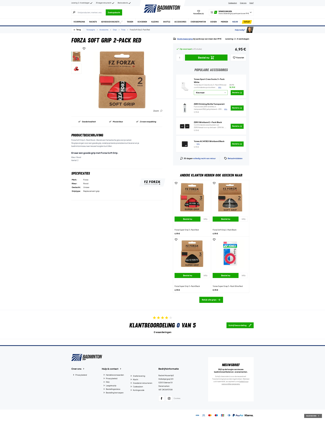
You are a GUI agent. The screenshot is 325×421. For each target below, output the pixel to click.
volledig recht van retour (204, 158)
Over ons (243, 3)
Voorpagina (79, 22)
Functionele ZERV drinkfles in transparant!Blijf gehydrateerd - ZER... (210, 108)
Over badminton (198, 22)
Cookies (177, 398)
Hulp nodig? (240, 30)
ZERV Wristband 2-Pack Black (208, 122)
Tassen (130, 22)
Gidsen (213, 22)
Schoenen (142, 22)
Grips (115, 30)
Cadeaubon (232, 3)
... (197, 144)
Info (219, 87)
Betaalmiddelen (235, 158)
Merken (224, 22)
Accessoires (180, 22)
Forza (123, 30)
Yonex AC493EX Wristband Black (209, 141)
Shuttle (166, 22)
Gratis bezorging (185, 39)
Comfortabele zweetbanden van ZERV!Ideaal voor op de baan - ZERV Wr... (209, 126)
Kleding (155, 22)
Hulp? (251, 3)
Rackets (93, 22)
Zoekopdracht (114, 12)
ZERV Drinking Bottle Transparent (209, 104)
